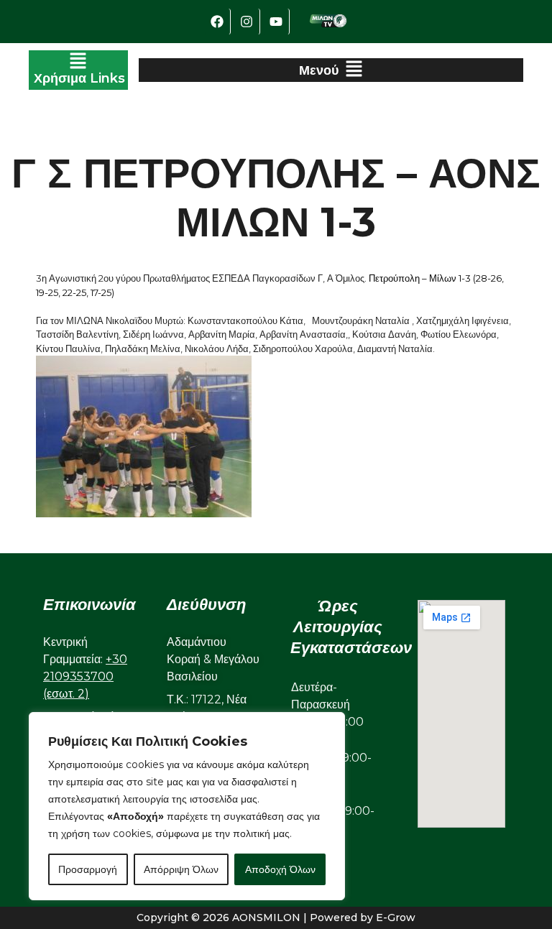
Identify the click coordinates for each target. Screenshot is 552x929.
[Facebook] (218, 21)
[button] (78, 70)
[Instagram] (247, 21)
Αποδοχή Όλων (280, 869)
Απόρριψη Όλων (181, 869)
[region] (187, 806)
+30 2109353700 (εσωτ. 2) (85, 676)
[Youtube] (277, 21)
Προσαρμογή (87, 869)
